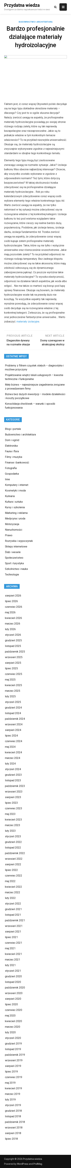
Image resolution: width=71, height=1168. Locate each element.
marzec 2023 (12, 825)
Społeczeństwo (14, 557)
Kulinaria (10, 496)
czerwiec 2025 (13, 674)
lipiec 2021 (11, 937)
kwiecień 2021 (13, 954)
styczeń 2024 (13, 769)
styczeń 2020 (13, 1038)
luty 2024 (10, 763)
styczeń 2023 (13, 836)
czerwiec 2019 (13, 1077)
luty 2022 (10, 898)
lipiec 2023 (11, 802)
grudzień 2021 (13, 909)
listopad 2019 (13, 1049)
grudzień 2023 (13, 774)
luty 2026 (10, 629)
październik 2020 (15, 987)
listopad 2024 (13, 713)
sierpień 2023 (13, 797)
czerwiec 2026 (13, 606)
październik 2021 (15, 920)
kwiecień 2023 (13, 819)
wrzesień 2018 (13, 1127)
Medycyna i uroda (15, 518)
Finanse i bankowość (17, 462)
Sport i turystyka (14, 563)
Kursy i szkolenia (15, 507)
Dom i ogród (12, 440)
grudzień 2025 (13, 640)
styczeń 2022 (13, 903)
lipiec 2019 (11, 1071)
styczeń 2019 (13, 1105)
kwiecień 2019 (13, 1088)
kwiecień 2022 (13, 886)
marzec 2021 (12, 959)
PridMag (37, 1164)
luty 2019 (10, 1099)
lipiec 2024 (11, 735)
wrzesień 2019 (13, 1060)
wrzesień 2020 (13, 993)
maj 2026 (10, 612)
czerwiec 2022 (13, 875)
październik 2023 (15, 786)
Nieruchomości (13, 529)
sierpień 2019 (13, 1066)
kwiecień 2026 (13, 618)
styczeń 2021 (13, 970)
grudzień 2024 (13, 707)
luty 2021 (10, 965)
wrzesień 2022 (13, 858)
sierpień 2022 (13, 864)
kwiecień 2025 (13, 685)
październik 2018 (15, 1122)
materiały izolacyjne (28, 321)
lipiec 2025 (11, 668)
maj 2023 (10, 814)
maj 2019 (10, 1082)
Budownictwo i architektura (36, 22)
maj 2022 (10, 881)
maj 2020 (10, 1015)
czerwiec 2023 (13, 808)
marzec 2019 (12, 1094)
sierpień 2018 (13, 1133)
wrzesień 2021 (13, 926)
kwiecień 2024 (13, 752)
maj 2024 (10, 746)
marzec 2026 (12, 623)
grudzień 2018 (13, 1110)
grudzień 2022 (13, 842)
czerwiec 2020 (13, 1010)
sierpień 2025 (13, 662)
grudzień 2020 (13, 976)
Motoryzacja (12, 524)
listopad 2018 (13, 1116)
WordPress (22, 1164)
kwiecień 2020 (13, 1021)
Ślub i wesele (13, 552)
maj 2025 (10, 679)
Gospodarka (12, 473)
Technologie (12, 574)
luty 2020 (10, 1032)
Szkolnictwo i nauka (16, 568)
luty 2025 (10, 696)
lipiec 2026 (11, 601)
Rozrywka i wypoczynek (19, 540)
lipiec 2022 (11, 870)
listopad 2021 (13, 914)
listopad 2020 (13, 982)
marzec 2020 (12, 1026)
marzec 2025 (12, 690)
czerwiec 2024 (13, 741)
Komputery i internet (16, 485)
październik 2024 (15, 718)
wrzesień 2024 (13, 724)
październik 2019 (15, 1054)
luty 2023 (10, 830)
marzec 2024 (12, 758)
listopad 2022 (13, 847)
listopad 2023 (13, 780)
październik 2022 (15, 853)
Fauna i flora (12, 451)
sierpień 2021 (13, 931)
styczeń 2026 (13, 634)
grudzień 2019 (13, 1043)
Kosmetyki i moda (15, 490)
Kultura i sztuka (14, 501)
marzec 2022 (12, 892)
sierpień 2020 (13, 998)
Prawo (8, 535)
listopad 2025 (13, 646)
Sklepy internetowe (16, 546)
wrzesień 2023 (13, 791)
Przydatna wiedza (22, 5)
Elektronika (11, 445)
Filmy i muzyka (13, 457)
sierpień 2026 (13, 595)
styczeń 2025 (13, 702)
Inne (7, 479)
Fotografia (11, 468)
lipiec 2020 (11, 1004)
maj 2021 (10, 948)
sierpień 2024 (13, 730)
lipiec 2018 (11, 1138)
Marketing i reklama (16, 512)
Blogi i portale (13, 429)
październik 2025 (15, 651)
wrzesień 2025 (13, 657)
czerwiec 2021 (13, 942)
